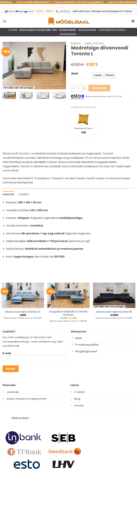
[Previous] (8, 65)
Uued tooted (94, 43)
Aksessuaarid (68, 34)
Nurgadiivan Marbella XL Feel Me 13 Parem (68, 313)
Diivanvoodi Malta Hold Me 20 (22, 311)
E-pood (13, 30)
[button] (5, 21)
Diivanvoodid (67, 30)
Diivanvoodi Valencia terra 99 (114, 311)
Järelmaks (13, 392)
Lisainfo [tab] (24, 194)
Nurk (74, 73)
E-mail (7, 353)
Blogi (77, 398)
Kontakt (79, 405)
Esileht (76, 43)
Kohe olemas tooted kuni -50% (38, 30)
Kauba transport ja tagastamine (26, 398)
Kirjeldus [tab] (8, 194)
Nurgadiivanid (87, 30)
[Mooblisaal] (68, 21)
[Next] (60, 65)
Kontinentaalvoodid (112, 30)
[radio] (97, 75)
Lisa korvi (99, 88)
